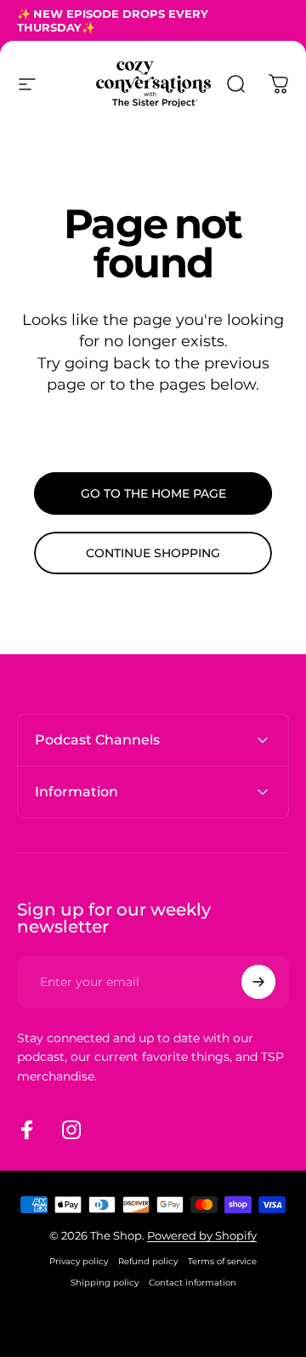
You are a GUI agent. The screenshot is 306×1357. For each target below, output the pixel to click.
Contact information (192, 1282)
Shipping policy (105, 1282)
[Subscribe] (258, 982)
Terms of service (222, 1261)
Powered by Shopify (202, 1235)
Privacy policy (78, 1261)
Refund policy (148, 1261)
